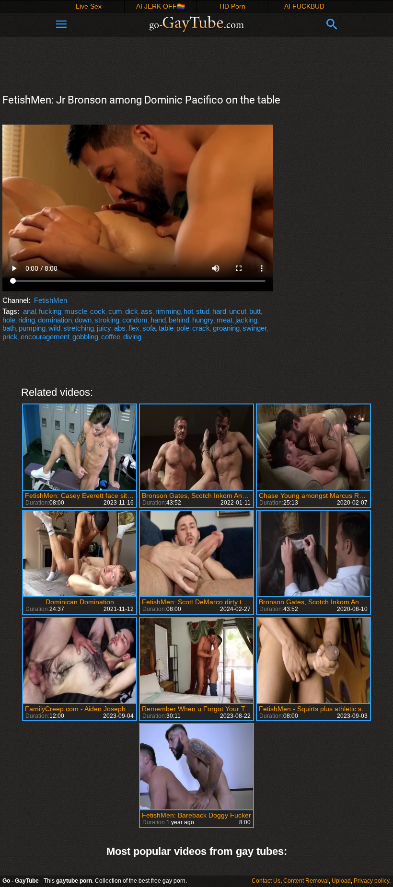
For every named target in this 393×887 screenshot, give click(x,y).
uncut (237, 311)
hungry (203, 320)
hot (188, 311)
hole (8, 320)
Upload (341, 880)
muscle (75, 311)
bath (9, 328)
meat (224, 320)
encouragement (45, 337)
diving (132, 337)
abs (120, 328)
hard (219, 311)
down (83, 320)
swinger (255, 328)
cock (97, 311)
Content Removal (306, 880)
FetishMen (50, 300)
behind (179, 320)
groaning (226, 328)
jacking (246, 320)
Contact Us (266, 880)
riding (26, 320)
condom (135, 320)
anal (29, 311)
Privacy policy (371, 880)
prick (10, 337)
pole (182, 328)
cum (115, 311)
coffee (110, 337)
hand (158, 320)
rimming (168, 311)
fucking (50, 311)
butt (255, 311)
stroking (106, 320)
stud (202, 311)
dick (131, 311)
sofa (149, 328)
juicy (104, 328)
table (166, 328)
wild (54, 328)
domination (55, 320)
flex (133, 328)
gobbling (85, 337)
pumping (32, 328)
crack (201, 328)
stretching (78, 328)
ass (146, 311)
